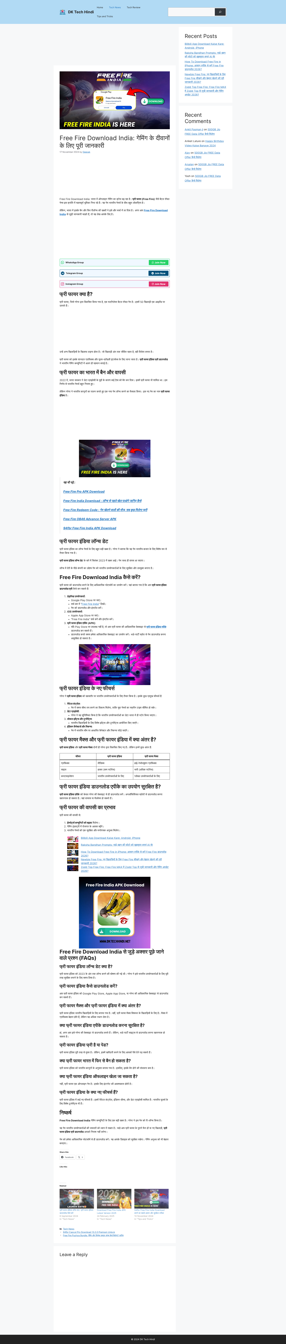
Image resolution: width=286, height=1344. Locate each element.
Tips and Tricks (105, 16)
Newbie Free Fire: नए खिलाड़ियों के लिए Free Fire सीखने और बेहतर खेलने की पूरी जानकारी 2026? (205, 78)
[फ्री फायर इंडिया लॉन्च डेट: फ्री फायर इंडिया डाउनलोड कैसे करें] (77, 1199)
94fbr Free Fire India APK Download (89, 528)
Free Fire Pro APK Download (84, 491)
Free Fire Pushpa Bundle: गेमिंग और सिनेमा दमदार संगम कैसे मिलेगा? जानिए (93, 1235)
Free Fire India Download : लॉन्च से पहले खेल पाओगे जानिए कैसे (102, 501)
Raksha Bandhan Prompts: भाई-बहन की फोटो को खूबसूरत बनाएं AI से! (117, 844)
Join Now (160, 262)
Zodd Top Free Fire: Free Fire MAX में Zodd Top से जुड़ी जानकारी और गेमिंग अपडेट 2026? (205, 91)
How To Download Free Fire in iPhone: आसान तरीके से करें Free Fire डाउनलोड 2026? (204, 65)
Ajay (187, 152)
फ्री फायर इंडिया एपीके (156, 626)
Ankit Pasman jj (194, 129)
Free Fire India (90, 603)
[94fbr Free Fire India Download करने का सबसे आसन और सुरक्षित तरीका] (151, 1199)
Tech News (115, 7)
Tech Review (133, 7)
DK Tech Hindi (81, 12)
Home (100, 7)
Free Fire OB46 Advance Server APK (89, 519)
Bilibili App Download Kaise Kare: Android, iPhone (110, 837)
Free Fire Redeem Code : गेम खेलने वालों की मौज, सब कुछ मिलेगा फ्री (105, 510)
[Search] (220, 12)
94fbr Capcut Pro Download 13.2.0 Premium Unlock (89, 1232)
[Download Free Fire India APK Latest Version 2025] (114, 1199)
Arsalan (189, 164)
